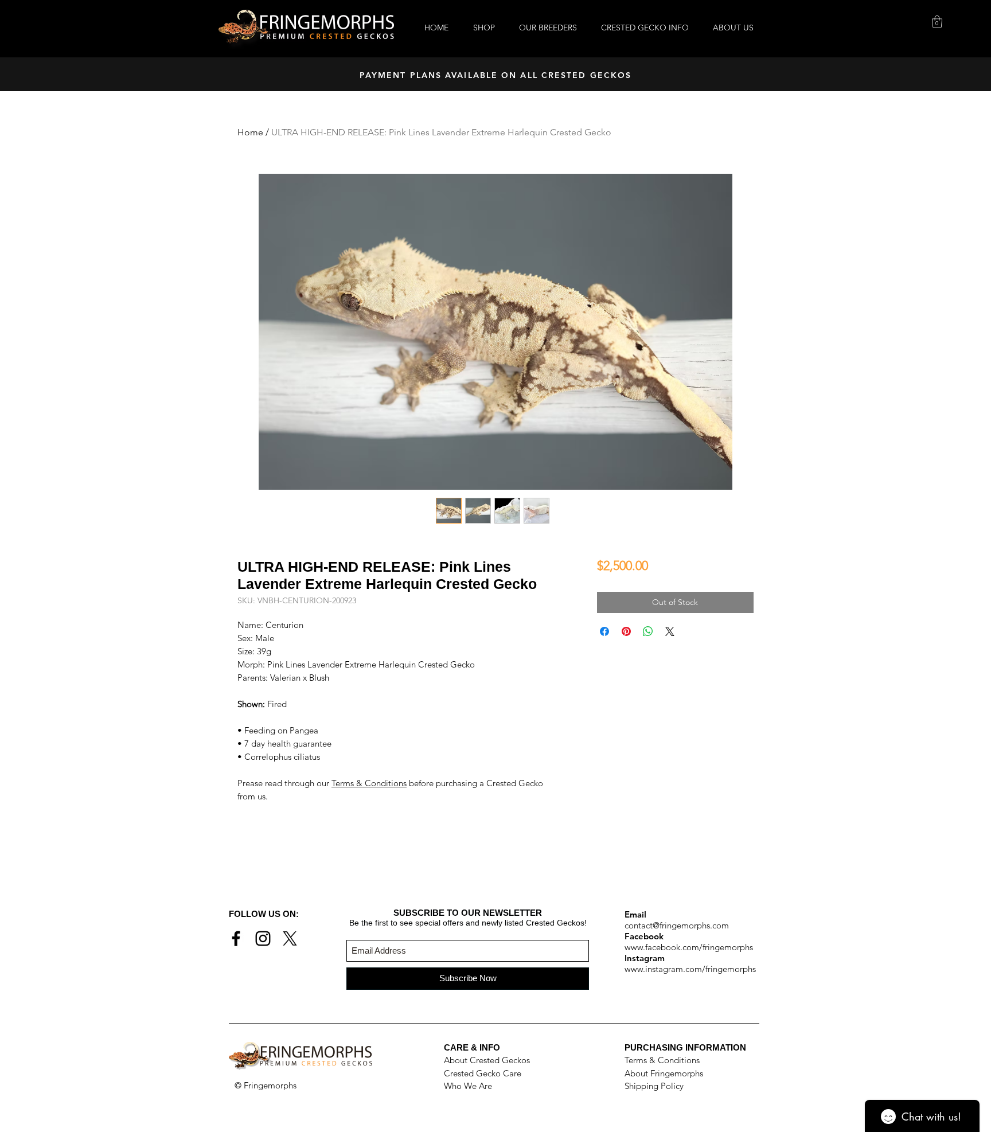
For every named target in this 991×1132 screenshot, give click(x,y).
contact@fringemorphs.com (677, 925)
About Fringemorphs (664, 1073)
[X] (290, 938)
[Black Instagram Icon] (263, 938)
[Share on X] (670, 631)
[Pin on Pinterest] (626, 631)
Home (250, 132)
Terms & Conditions (369, 783)
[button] (937, 21)
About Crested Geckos (487, 1060)
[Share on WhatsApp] (648, 631)
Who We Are (468, 1085)
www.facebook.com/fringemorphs (689, 947)
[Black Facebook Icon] (236, 938)
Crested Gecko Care (482, 1073)
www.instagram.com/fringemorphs (690, 968)
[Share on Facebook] (604, 631)
